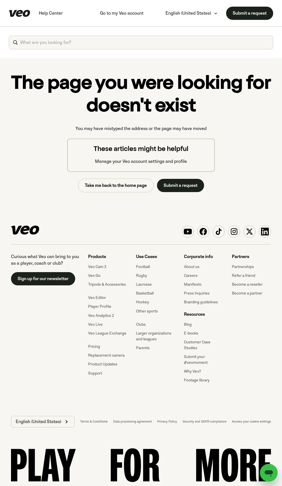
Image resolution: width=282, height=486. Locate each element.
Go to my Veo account (121, 13)
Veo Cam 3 (97, 266)
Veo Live (95, 324)
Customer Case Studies (197, 345)
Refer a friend (243, 275)
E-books (191, 333)
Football (143, 266)
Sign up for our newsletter (43, 278)
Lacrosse (144, 284)
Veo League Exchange (107, 333)
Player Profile (99, 306)
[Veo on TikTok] (219, 231)
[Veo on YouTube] (188, 231)
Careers (190, 275)
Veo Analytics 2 (101, 315)
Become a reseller (247, 284)
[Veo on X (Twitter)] (249, 231)
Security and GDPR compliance (204, 421)
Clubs (141, 324)
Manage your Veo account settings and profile (141, 161)
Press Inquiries (197, 293)
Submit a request (250, 13)
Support (95, 373)
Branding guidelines (201, 302)
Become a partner (247, 293)
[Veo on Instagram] (234, 231)
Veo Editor (97, 297)
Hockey (142, 302)
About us (191, 266)
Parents (143, 348)
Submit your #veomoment (196, 359)
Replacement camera (106, 355)
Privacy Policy (167, 421)
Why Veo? (192, 371)
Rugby (141, 275)
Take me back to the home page (116, 185)
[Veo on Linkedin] (265, 231)
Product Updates (102, 364)
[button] (43, 421)
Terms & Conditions (94, 421)
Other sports (147, 311)
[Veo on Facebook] (203, 231)
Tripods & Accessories (107, 284)
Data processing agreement (132, 421)
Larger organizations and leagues (153, 336)
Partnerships (243, 266)
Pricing (94, 346)
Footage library (197, 380)
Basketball (145, 293)
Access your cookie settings (251, 421)
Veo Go (94, 275)
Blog (188, 324)
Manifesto (193, 284)
